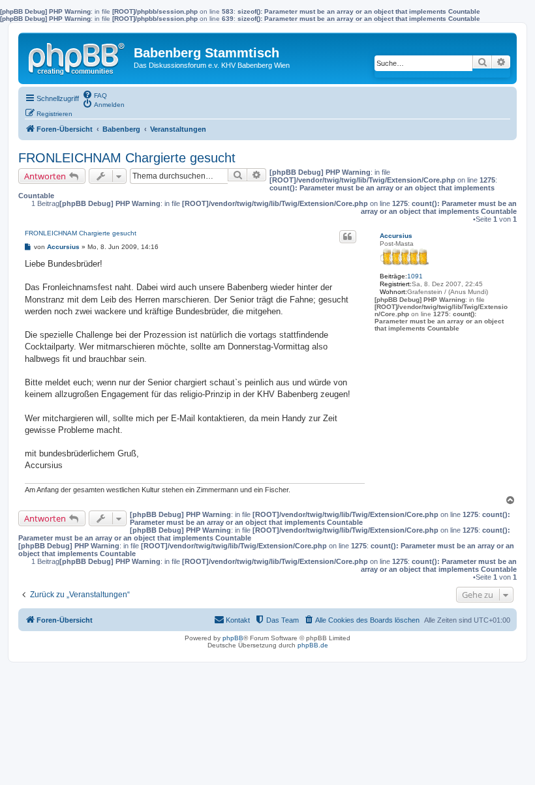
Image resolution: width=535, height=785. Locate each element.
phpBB (232, 638)
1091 (415, 276)
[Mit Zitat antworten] (347, 236)
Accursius (396, 235)
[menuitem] (94, 94)
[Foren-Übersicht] (78, 56)
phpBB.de (313, 645)
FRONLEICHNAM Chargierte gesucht (127, 158)
